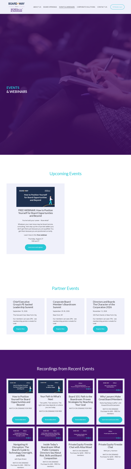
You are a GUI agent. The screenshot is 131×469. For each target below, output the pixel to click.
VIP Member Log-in (117, 7)
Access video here (20, 419)
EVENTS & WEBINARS (67, 7)
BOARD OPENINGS (50, 7)
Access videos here (50, 419)
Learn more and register (35, 247)
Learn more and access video (110, 419)
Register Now (20, 329)
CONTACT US (102, 7)
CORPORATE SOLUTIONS (86, 7)
